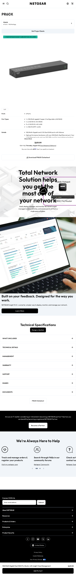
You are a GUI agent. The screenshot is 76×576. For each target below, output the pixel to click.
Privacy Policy (38, 552)
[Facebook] (27, 539)
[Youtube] (38, 539)
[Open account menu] (67, 3)
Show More (28, 139)
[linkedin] (48, 539)
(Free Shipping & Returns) (47, 145)
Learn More (19, 311)
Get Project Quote (38, 31)
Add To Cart (38, 571)
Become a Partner (38, 425)
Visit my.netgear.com (10, 464)
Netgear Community (41, 464)
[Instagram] (33, 539)
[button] (32, 468)
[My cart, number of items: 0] (72, 3)
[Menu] (3, 3)
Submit (41, 502)
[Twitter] (43, 539)
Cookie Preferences (38, 556)
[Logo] (38, 3)
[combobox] (6, 3)
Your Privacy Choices (36, 559)
